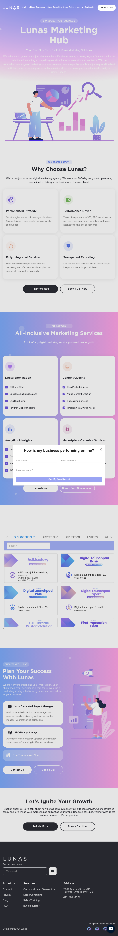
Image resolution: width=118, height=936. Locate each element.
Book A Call (107, 7)
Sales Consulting (54, 7)
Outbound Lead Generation (33, 7)
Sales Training (69, 7)
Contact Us (89, 7)
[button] (80, 7)
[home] (10, 7)
